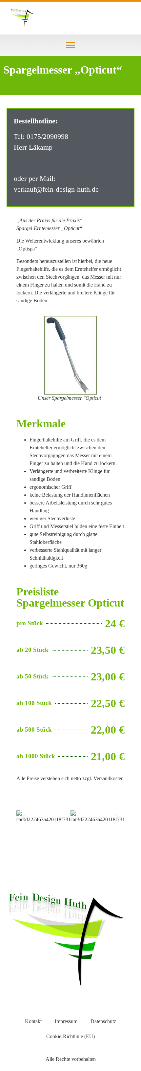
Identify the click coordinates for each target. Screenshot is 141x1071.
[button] (70, 45)
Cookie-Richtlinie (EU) (70, 1036)
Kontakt (33, 1021)
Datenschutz (103, 1021)
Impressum (66, 1021)
